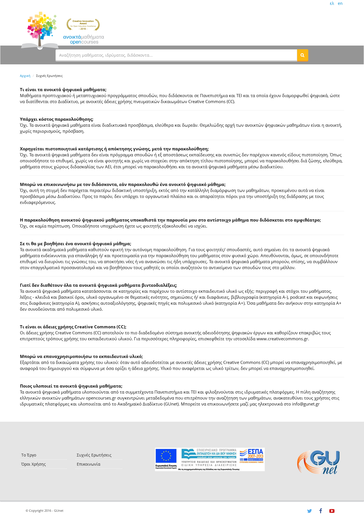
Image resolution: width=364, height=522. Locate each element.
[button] (302, 55)
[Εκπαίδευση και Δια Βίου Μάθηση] (210, 459)
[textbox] (176, 55)
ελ (332, 3)
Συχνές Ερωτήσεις (94, 455)
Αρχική (25, 75)
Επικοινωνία (88, 464)
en (340, 3)
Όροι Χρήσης (33, 464)
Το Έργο (28, 455)
